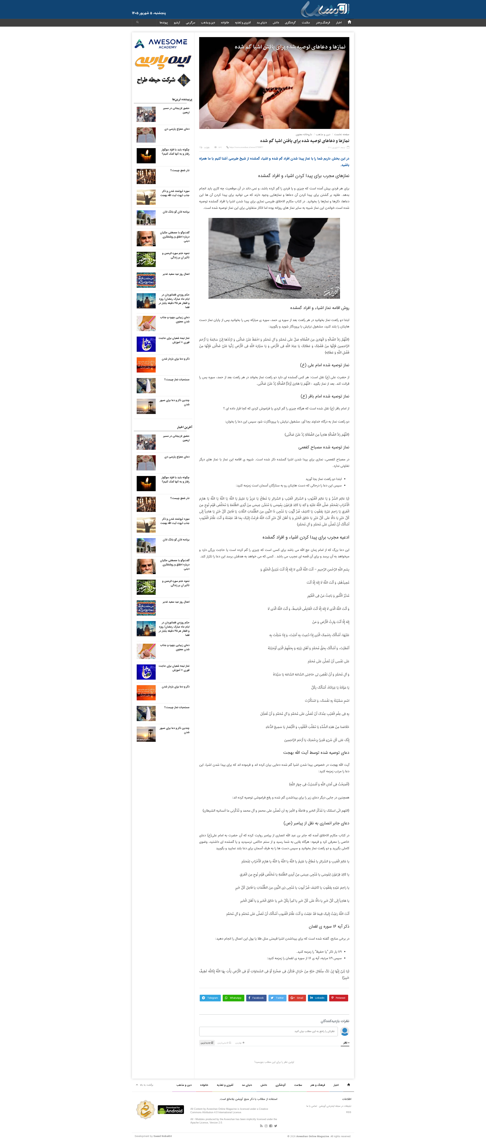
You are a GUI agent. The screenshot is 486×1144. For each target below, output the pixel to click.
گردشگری (290, 22)
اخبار (339, 22)
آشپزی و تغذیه (243, 22)
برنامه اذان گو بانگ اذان (176, 212)
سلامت (306, 22)
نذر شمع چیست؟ (179, 170)
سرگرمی (190, 22)
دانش (276, 22)
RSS (348, 1112)
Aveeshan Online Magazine (312, 1136)
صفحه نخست (341, 134)
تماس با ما (311, 1106)
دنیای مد (262, 22)
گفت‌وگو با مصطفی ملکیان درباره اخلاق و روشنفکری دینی (174, 236)
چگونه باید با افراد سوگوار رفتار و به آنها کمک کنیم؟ (175, 152)
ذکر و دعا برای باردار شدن (175, 359)
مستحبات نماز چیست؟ (176, 379)
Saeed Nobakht (162, 1136)
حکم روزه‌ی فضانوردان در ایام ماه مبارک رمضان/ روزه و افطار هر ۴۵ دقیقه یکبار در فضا (174, 301)
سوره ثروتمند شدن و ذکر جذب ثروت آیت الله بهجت (174, 193)
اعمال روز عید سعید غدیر (176, 274)
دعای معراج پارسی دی (176, 129)
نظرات (206, 147)
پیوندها (164, 22)
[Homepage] (349, 23)
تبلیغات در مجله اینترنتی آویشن (335, 1106)
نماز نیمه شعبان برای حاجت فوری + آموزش (174, 340)
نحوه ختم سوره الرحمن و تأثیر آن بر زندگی (175, 255)
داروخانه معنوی (304, 134)
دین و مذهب (208, 22)
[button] (137, 22)
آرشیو (177, 22)
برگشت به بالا (146, 1085)
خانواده (225, 22)
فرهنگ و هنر (323, 22)
